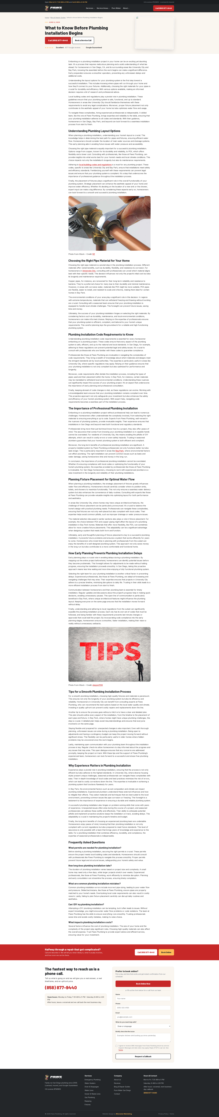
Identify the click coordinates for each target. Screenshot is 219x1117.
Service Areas (102, 8)
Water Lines (89, 1090)
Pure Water (116, 8)
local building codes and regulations (95, 165)
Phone (118, 1003)
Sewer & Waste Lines (92, 1094)
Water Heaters (90, 1083)
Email (118, 1013)
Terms (120, 1050)
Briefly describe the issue (125, 1031)
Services (89, 8)
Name (118, 994)
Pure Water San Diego (122, 1090)
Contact (117, 1094)
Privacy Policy (163, 1114)
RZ (94, 254)
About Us (117, 1080)
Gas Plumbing (90, 1097)
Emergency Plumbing (92, 1080)
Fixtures (88, 1105)
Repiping (88, 1101)
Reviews (117, 1083)
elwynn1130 (98, 685)
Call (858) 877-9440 (163, 8)
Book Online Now (143, 984)
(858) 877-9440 (61, 987)
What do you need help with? (126, 1022)
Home (47, 17)
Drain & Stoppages (92, 1087)
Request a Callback (143, 1056)
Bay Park (120, 451)
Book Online (166, 952)
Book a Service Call (83, 40)
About (125, 8)
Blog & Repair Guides (58, 17)
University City (88, 271)
